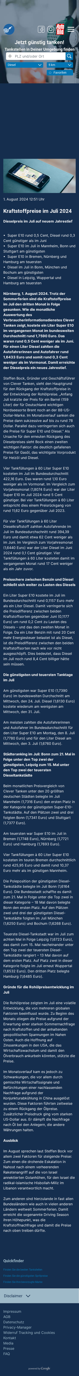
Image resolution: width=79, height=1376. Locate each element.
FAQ (6, 1354)
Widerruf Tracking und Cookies (29, 1332)
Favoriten (60, 72)
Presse (8, 1348)
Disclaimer (13, 1296)
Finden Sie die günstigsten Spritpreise (25, 1275)
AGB (6, 1316)
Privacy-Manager (17, 1327)
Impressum (12, 1311)
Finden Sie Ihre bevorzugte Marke (22, 1282)
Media (8, 1343)
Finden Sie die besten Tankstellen (22, 1269)
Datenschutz (13, 1322)
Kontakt (9, 1338)
